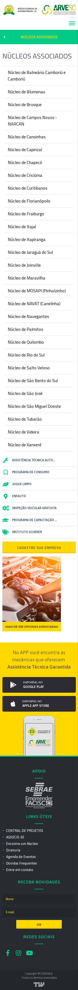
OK (39, 924)
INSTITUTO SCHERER (27, 532)
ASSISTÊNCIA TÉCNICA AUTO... (33, 460)
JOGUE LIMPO (22, 484)
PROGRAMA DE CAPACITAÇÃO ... (34, 520)
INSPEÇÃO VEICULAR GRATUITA (34, 508)
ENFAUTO (19, 496)
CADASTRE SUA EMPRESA (39, 547)
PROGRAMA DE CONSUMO (30, 472)
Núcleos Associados (39, 37)
